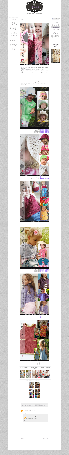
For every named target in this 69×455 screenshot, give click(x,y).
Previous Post (45, 438)
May (13, 40)
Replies (26, 415)
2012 (12, 49)
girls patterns (40, 405)
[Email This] (35, 404)
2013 (12, 48)
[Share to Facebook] (38, 404)
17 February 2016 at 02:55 (40, 416)
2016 (12, 22)
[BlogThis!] (36, 404)
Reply (25, 413)
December (14, 24)
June (13, 32)
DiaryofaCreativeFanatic (30, 416)
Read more (58, 38)
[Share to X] (37, 404)
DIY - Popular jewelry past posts (14, 33)
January (13, 45)
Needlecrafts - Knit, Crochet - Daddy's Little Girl (14, 36)
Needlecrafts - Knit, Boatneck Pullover (14, 38)
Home (34, 438)
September (14, 28)
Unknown (25, 410)
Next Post (23, 438)
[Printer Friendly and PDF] (55, 19)
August (13, 29)
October (13, 27)
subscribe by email (55, 29)
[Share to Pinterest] (39, 404)
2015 (12, 23)
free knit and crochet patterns (32, 405)
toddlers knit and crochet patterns (31, 406)
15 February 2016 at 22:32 (31, 410)
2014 (12, 47)
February (13, 44)
